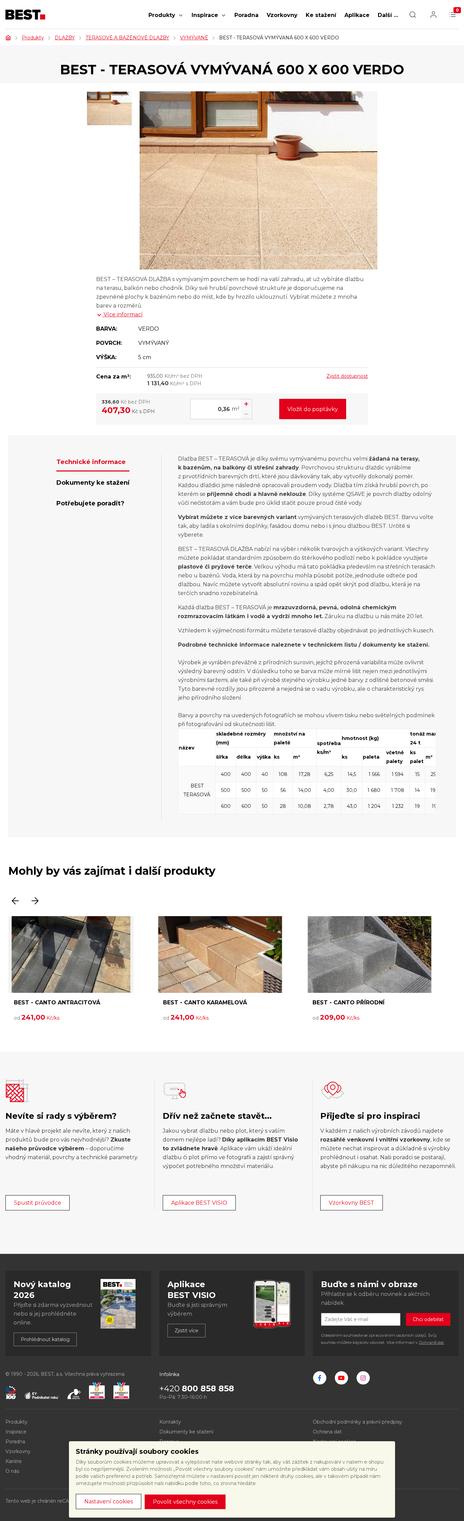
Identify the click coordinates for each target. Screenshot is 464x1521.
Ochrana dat (327, 1432)
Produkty (161, 15)
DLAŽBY (65, 38)
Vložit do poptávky (312, 409)
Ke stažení (321, 15)
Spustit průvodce (37, 1203)
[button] (180, 19)
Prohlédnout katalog (45, 1339)
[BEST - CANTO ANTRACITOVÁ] (70, 954)
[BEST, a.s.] (319, 1378)
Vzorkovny (282, 15)
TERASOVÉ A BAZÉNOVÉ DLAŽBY (127, 38)
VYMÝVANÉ (194, 38)
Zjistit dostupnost (347, 376)
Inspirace (205, 15)
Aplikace (357, 15)
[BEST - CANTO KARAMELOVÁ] (220, 954)
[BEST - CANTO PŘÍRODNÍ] (369, 954)
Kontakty (170, 1422)
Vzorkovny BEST (351, 1203)
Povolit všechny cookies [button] (185, 1502)
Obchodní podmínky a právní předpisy (357, 1422)
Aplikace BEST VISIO (199, 1203)
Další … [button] (388, 15)
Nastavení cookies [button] (108, 1501)
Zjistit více (186, 1331)
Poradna (246, 15)
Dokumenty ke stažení (186, 1432)
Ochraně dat (431, 1342)
